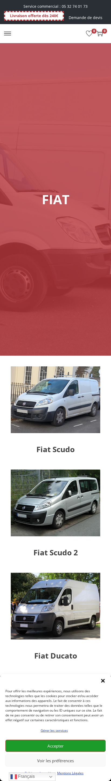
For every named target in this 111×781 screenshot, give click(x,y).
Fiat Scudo (55, 449)
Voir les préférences (55, 760)
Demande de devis (85, 17)
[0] (89, 33)
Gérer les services (54, 730)
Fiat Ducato (55, 655)
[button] (103, 680)
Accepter (55, 746)
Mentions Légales (70, 773)
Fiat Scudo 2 (55, 552)
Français (26, 776)
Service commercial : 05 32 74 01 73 (55, 6)
